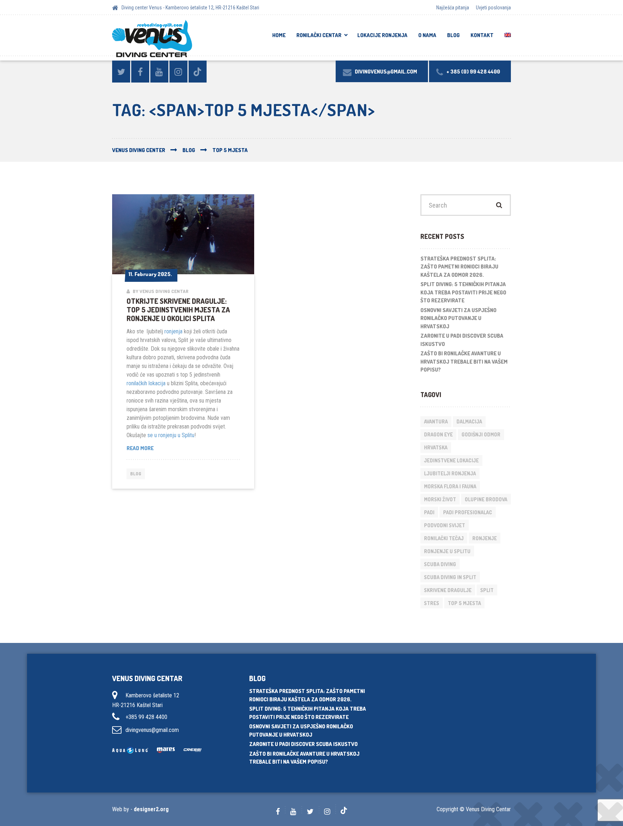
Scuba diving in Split (450, 577)
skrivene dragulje (448, 590)
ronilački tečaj (444, 538)
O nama (427, 35)
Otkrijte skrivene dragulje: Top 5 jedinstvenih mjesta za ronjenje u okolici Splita (178, 309)
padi (429, 512)
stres (431, 603)
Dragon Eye (438, 434)
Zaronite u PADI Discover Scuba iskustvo (461, 339)
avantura (436, 421)
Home (279, 35)
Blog (453, 35)
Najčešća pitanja (452, 7)
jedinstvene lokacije (451, 460)
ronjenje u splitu (447, 551)
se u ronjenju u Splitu (170, 435)
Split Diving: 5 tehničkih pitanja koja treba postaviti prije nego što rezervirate (463, 292)
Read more (157, 448)
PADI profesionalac (467, 512)
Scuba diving (440, 564)
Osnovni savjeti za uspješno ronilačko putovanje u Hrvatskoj (458, 318)
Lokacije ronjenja (382, 35)
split (487, 590)
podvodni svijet (444, 525)
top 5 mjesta (464, 603)
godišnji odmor (480, 434)
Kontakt (482, 35)
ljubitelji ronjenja (450, 473)
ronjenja (173, 331)
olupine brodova (486, 499)
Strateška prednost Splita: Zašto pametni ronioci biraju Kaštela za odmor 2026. (459, 266)
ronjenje (484, 538)
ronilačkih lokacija (146, 383)
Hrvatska (435, 447)
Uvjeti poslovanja (493, 7)
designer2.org (151, 809)
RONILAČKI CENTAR (318, 35)
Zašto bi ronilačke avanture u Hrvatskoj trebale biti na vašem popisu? (464, 361)
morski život (440, 499)
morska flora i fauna (450, 486)
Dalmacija (469, 421)
